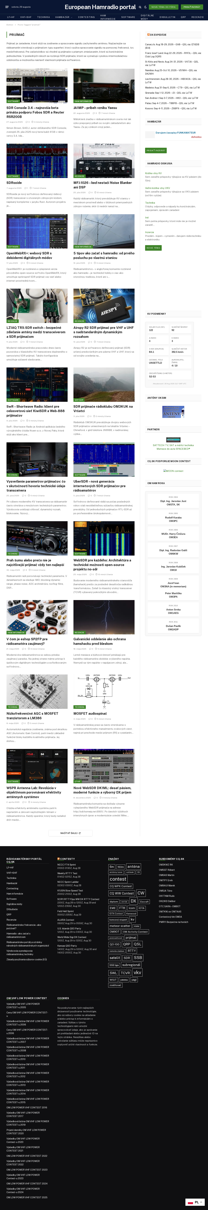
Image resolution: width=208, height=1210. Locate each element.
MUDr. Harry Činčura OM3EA (173, 535)
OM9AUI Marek (167, 885)
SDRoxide (14, 183)
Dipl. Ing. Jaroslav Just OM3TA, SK (173, 503)
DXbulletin (167, 17)
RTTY (132, 950)
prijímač (131, 937)
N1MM (136, 926)
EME (113, 908)
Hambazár (62, 17)
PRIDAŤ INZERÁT (156, 150)
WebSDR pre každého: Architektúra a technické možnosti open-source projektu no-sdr (102, 564)
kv (132, 919)
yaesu (124, 979)
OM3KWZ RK (166, 864)
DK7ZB (124, 902)
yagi (133, 979)
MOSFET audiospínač (90, 714)
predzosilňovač (116, 938)
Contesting (86, 17)
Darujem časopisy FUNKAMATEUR (176, 132)
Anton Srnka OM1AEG (173, 611)
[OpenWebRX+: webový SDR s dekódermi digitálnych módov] (37, 231)
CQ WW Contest (122, 893)
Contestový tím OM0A (170, 917)
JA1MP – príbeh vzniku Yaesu (95, 108)
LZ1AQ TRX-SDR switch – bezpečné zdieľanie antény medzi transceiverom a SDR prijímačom (35, 332)
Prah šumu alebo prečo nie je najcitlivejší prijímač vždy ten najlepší (35, 562)
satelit (115, 958)
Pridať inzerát (192, 7)
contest (118, 879)
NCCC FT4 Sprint (66, 864)
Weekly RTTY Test (67, 873)
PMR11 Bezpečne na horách (173, 922)
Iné (147, 217)
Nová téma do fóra (164, 7)
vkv (137, 972)
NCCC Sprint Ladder (68, 882)
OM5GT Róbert (167, 870)
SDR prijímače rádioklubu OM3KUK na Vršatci (103, 409)
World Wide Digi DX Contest (71, 937)
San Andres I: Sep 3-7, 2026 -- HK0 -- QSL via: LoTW (171, 98)
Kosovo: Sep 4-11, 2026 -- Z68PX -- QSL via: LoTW (171, 108)
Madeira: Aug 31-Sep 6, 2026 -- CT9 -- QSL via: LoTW (172, 87)
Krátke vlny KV (153, 173)
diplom (114, 901)
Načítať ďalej (69, 833)
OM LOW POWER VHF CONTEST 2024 (27, 1183)
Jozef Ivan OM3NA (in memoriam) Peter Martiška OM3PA (173, 590)
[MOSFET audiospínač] (104, 691)
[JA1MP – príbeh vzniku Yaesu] (104, 86)
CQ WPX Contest (121, 886)
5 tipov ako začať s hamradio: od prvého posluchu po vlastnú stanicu (104, 255)
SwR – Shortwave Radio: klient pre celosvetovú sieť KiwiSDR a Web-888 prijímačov (35, 411)
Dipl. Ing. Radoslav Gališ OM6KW (173, 552)
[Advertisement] (173, 280)
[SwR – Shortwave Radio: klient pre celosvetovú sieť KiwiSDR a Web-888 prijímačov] (37, 384)
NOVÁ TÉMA (153, 248)
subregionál (131, 965)
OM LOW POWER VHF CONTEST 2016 (26, 1107)
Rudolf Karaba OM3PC (173, 519)
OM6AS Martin (166, 875)
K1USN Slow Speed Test (70, 890)
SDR (127, 958)
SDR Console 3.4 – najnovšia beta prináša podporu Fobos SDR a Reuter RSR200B (35, 112)
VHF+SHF (26, 17)
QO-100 (114, 944)
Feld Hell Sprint (65, 911)
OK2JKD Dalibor (167, 901)
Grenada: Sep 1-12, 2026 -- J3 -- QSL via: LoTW (168, 93)
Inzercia (149, 232)
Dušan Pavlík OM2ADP (173, 628)
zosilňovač (115, 985)
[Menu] (7, 7)
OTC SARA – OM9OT (170, 906)
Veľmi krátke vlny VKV (157, 188)
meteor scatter (120, 926)
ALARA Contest (65, 920)
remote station (117, 951)
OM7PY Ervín (166, 880)
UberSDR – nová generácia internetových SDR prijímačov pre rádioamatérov (99, 486)
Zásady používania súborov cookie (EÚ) (26, 959)
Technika (43, 17)
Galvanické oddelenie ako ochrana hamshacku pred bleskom (99, 641)
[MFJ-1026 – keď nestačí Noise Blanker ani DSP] (104, 161)
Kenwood (131, 913)
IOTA (141, 908)
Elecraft (144, 901)
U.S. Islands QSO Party (69, 928)
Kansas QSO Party (67, 946)
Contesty (67, 859)
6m (112, 866)
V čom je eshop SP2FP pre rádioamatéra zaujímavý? (27, 641)
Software (128, 17)
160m (120, 866)
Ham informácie (108, 17)
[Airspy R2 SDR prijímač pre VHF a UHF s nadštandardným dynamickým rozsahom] (104, 306)
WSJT (113, 979)
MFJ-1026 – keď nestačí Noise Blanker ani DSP (102, 185)
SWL (113, 973)
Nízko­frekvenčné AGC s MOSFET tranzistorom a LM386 (32, 716)
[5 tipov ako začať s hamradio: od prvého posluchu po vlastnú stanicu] (104, 231)
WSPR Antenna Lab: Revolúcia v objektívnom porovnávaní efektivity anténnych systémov (33, 792)
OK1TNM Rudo (167, 896)
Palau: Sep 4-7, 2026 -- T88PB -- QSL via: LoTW (169, 103)
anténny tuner (116, 872)
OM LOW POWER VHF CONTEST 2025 (26, 1197)
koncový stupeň (118, 919)
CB (138, 872)
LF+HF (11, 17)
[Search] (140, 7)
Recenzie (198, 17)
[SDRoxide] (37, 161)
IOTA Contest (116, 913)
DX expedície (158, 35)
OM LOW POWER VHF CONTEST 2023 (26, 1169)
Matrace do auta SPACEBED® (173, 448)
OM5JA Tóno (165, 890)
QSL (137, 944)
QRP (183, 17)
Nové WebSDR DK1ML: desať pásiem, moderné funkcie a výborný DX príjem (102, 790)
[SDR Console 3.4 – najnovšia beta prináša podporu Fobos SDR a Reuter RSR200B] (37, 86)
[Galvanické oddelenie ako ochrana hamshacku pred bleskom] (104, 617)
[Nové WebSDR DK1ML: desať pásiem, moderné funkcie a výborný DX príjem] (104, 766)
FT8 (122, 908)
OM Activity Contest (135, 931)
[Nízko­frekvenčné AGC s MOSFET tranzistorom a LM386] (37, 691)
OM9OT (114, 931)
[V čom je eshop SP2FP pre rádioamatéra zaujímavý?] (37, 617)
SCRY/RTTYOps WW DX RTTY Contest (78, 899)
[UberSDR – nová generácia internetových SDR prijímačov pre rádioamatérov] (104, 459)
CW (141, 893)
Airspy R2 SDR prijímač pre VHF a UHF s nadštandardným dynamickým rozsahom (103, 332)
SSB (138, 957)
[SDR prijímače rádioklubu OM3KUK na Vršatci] (104, 384)
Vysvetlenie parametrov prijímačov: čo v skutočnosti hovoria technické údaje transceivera (35, 486)
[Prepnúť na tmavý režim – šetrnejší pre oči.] (145, 7)
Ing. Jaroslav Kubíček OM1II (173, 568)
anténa (134, 866)
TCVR (125, 973)
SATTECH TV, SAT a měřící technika (173, 445)
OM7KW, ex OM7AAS (170, 911)
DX (133, 901)
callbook (130, 872)
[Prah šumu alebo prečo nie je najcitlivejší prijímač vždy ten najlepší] (37, 538)
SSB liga (114, 965)
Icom (132, 908)
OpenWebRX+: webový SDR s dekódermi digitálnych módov (29, 255)
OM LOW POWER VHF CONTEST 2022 (26, 1156)
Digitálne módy (147, 17)
